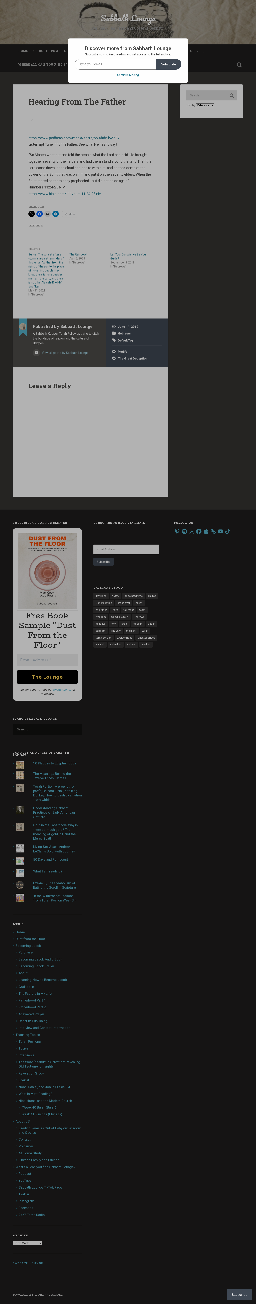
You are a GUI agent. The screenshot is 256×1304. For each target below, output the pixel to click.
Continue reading (128, 75)
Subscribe (169, 64)
